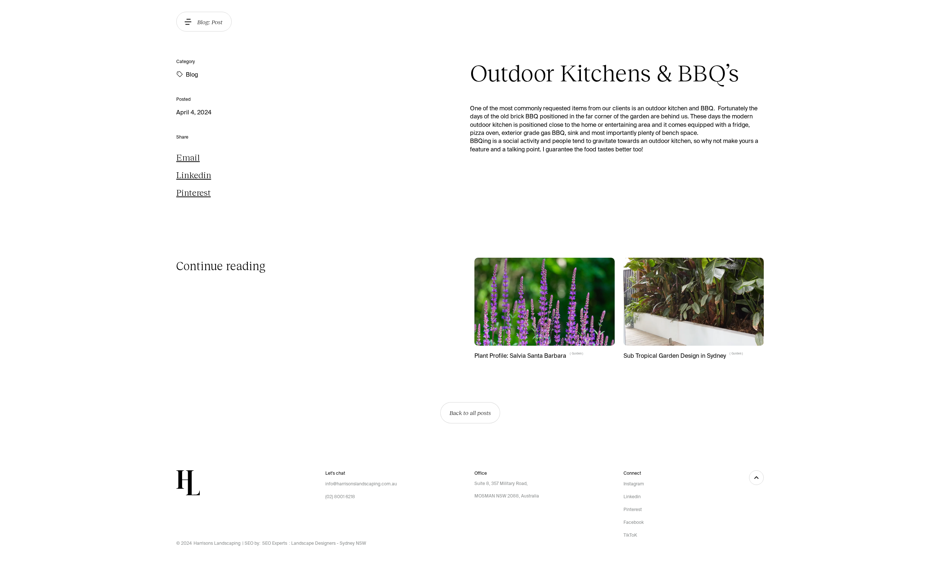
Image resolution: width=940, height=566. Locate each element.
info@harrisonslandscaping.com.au (361, 484)
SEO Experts (274, 543)
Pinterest (193, 192)
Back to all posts (470, 412)
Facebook (633, 522)
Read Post (487, 370)
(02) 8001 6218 (340, 497)
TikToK (630, 535)
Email (188, 157)
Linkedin (193, 174)
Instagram (633, 484)
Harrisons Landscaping (217, 543)
